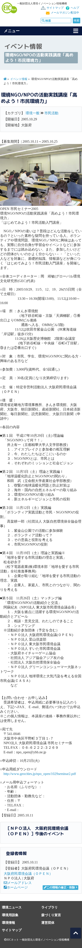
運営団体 (47, 922)
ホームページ (17, 887)
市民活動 (51, 113)
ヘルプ (75, 7)
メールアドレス (19, 883)
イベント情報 (18, 79)
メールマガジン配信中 (65, 12)
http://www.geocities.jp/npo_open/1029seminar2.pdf (39, 774)
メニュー (12, 31)
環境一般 (33, 113)
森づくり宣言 (51, 915)
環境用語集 (10, 915)
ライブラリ (49, 907)
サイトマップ (55, 7)
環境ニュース (12, 907)
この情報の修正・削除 (61, 887)
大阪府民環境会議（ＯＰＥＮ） (28, 873)
